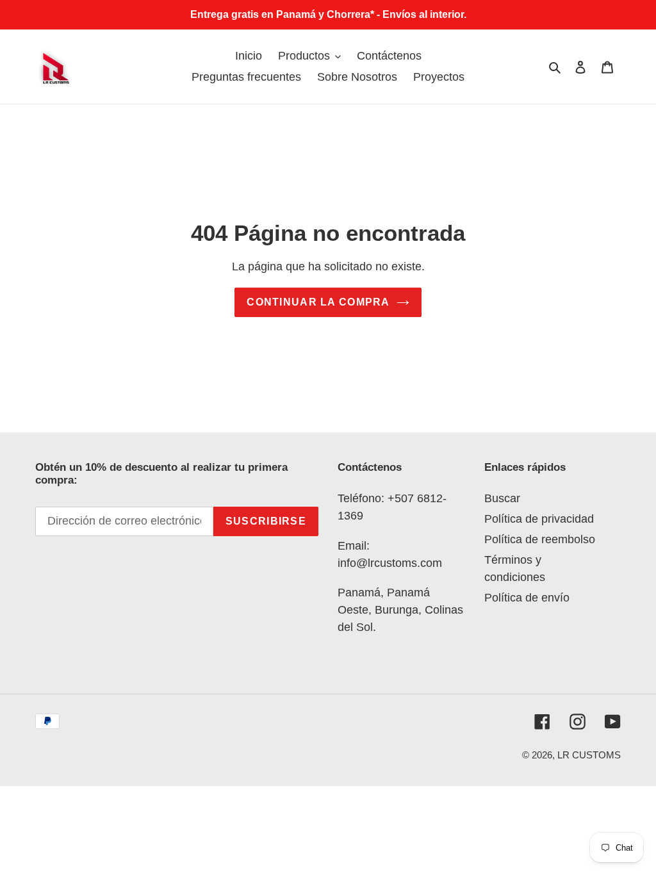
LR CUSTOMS (589, 754)
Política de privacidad (539, 518)
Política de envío (527, 597)
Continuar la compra (318, 302)
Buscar (502, 498)
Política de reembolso (539, 539)
